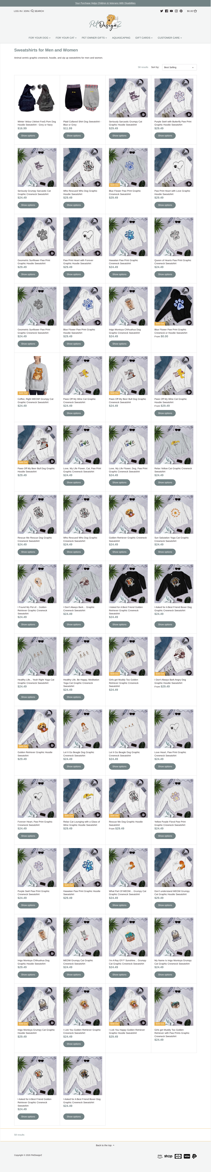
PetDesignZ (36, 1155)
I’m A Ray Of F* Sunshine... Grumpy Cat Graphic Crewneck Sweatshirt (127, 962)
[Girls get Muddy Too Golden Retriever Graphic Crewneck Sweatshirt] (128, 656)
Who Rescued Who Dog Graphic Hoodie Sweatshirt (80, 192)
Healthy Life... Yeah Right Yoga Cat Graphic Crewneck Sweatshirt (36, 681)
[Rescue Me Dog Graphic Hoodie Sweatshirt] (128, 798)
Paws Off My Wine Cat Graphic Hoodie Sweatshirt (170, 401)
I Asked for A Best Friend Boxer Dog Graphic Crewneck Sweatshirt (173, 609)
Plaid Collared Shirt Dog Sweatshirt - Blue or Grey (82, 123)
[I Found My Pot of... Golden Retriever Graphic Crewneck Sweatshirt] (37, 583)
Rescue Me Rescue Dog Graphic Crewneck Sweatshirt (35, 539)
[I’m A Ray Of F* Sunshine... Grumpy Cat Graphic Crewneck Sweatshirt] (128, 937)
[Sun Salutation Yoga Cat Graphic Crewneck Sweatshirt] (173, 514)
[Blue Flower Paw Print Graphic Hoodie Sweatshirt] (82, 306)
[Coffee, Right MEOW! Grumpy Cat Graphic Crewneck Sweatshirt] (37, 375)
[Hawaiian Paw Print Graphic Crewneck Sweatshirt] (128, 236)
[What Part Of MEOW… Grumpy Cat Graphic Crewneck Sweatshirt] (128, 867)
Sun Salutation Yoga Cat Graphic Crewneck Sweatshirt (171, 539)
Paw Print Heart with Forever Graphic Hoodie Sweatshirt (78, 262)
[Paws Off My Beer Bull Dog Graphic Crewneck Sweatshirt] (128, 375)
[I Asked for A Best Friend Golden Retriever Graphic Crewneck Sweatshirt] (128, 583)
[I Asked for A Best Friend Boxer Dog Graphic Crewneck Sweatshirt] (173, 583)
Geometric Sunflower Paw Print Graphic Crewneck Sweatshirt (34, 331)
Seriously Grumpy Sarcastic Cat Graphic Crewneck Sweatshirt (34, 192)
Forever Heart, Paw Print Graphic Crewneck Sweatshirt (35, 823)
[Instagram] (176, 11)
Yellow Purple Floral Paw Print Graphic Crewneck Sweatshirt (170, 823)
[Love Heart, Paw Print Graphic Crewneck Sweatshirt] (173, 728)
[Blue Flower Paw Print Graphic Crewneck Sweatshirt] (128, 167)
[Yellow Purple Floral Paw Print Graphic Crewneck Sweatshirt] (173, 798)
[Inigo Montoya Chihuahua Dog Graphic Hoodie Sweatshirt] (37, 937)
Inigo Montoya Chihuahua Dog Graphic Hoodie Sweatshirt (33, 962)
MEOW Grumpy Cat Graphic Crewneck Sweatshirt (78, 962)
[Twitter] (161, 11)
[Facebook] (166, 11)
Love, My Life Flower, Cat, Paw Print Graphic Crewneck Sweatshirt (82, 470)
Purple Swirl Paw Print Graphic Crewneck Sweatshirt (33, 893)
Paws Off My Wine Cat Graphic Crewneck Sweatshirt (79, 401)
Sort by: (155, 67)
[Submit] (32, 11)
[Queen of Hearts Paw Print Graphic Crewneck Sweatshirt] (173, 236)
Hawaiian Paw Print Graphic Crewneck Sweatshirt (123, 262)
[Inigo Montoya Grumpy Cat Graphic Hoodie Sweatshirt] (37, 1006)
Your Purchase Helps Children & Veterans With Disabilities (105, 3)
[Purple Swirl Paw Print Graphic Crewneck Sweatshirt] (37, 867)
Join (26, 11)
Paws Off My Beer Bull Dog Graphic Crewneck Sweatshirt (127, 401)
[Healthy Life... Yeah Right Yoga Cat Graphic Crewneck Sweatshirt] (37, 656)
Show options (28, 135)
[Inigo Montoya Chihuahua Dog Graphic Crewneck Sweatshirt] (128, 306)
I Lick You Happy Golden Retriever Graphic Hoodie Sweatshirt (127, 1031)
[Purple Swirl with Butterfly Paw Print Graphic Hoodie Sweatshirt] (173, 98)
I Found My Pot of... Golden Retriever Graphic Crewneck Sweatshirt (32, 610)
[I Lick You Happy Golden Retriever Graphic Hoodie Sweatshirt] (128, 1006)
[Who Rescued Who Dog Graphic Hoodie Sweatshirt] (82, 167)
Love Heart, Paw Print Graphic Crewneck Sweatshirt (170, 754)
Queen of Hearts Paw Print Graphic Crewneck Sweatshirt (172, 262)
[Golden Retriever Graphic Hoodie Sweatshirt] (37, 728)
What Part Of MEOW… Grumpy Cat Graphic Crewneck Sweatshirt (127, 893)
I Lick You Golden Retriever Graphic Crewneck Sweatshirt (82, 1031)
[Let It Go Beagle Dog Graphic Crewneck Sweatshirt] (82, 728)
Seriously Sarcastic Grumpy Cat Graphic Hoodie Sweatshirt (125, 123)
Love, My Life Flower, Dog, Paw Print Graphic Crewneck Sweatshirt (128, 470)
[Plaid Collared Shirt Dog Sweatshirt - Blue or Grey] (82, 98)
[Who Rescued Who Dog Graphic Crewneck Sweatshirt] (82, 514)
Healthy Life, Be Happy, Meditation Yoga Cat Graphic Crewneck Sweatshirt (81, 682)
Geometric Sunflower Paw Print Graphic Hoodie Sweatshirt (34, 262)
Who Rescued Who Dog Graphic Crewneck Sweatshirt (80, 539)
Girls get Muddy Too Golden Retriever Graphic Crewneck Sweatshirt (123, 682)
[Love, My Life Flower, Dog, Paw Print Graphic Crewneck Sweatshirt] (128, 444)
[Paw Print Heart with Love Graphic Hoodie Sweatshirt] (173, 167)
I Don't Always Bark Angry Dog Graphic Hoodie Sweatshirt (170, 681)
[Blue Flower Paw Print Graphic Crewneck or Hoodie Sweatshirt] (173, 306)
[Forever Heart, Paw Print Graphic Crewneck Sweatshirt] (37, 798)
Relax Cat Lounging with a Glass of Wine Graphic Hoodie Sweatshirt (81, 823)
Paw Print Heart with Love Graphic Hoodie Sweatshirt (172, 192)
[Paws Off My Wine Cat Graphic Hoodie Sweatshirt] (173, 375)
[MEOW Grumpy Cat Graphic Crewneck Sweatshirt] (82, 937)
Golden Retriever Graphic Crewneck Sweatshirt (128, 539)
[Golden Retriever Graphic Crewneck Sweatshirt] (128, 514)
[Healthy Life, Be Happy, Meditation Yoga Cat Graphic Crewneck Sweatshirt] (82, 656)
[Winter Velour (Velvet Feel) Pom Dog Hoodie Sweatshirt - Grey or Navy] (37, 98)
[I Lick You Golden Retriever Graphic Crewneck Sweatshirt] (82, 1006)
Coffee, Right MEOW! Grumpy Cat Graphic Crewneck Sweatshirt (35, 401)
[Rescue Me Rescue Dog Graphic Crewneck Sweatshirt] (37, 514)
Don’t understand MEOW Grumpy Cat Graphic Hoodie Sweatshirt (172, 893)
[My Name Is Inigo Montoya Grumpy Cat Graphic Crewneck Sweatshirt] (173, 937)
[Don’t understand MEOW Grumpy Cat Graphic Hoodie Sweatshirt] (173, 867)
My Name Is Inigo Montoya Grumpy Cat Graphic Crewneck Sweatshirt (173, 962)
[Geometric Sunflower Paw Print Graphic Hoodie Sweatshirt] (37, 236)
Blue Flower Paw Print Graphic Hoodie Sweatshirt (79, 331)
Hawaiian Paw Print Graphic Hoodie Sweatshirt (81, 893)
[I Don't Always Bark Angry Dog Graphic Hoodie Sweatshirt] (173, 656)
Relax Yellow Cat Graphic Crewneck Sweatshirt (173, 470)
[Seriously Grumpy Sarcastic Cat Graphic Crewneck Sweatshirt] (37, 167)
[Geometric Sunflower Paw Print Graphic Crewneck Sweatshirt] (37, 306)
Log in (18, 11)
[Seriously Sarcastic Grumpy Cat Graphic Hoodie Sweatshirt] (128, 98)
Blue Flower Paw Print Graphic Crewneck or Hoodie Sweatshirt (170, 331)
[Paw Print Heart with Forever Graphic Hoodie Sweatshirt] (82, 236)
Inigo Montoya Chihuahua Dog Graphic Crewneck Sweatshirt (125, 331)
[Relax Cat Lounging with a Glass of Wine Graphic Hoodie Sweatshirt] (82, 798)
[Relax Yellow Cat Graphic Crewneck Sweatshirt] (173, 444)
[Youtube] (171, 11)
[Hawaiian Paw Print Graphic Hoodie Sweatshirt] (82, 867)
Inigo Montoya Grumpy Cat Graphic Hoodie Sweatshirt (36, 1031)
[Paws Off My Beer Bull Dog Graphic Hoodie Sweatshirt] (37, 444)
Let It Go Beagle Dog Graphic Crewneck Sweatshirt (78, 754)
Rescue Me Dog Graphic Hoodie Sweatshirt (126, 823)
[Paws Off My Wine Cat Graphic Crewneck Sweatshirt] (82, 375)
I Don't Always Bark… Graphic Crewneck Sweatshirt (78, 609)
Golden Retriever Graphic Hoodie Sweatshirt (35, 754)
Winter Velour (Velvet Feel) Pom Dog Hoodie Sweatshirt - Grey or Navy (37, 123)
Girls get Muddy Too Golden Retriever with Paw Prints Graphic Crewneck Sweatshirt (171, 1033)
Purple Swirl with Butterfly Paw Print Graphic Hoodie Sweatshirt (172, 123)
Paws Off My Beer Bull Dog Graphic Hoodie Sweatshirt (36, 470)
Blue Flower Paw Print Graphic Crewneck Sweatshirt (125, 192)
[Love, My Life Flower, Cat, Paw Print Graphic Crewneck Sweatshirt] (82, 444)
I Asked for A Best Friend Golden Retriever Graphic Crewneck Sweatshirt (126, 610)
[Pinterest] (181, 11)
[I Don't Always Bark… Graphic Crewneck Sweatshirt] (82, 583)
